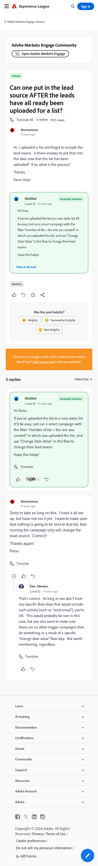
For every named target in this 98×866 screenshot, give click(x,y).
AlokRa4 (30, 198)
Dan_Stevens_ (40, 586)
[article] (49, 439)
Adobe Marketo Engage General (25, 21)
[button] (25, 120)
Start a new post (43, 362)
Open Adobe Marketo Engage (43, 53)
